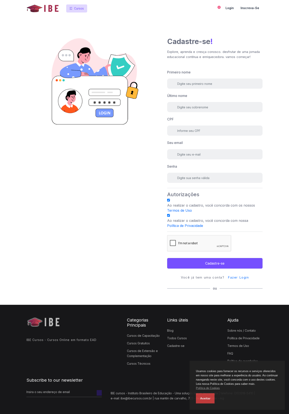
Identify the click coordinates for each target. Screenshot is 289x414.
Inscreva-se (250, 8)
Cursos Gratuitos (138, 343)
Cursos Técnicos (138, 363)
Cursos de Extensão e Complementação (142, 353)
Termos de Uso (179, 210)
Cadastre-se (214, 263)
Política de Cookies (208, 388)
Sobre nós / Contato (241, 330)
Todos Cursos (177, 338)
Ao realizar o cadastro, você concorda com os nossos (211, 208)
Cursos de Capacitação (143, 335)
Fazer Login (238, 277)
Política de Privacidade (185, 226)
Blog (170, 330)
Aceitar (205, 398)
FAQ (230, 353)
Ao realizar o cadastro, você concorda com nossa (207, 223)
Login (230, 8)
